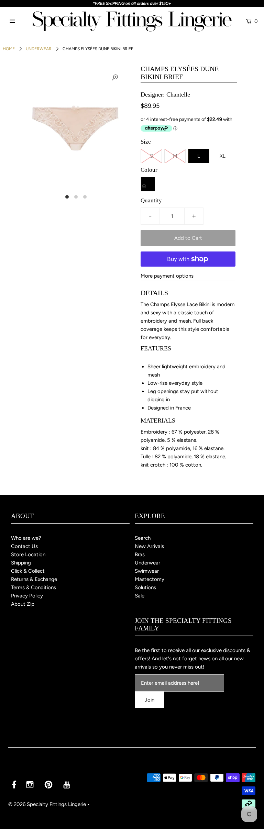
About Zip (22, 604)
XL (223, 156)
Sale (139, 596)
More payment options (167, 276)
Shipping (21, 563)
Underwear (39, 48)
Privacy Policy (27, 596)
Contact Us (24, 546)
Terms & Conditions (33, 587)
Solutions (145, 587)
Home (9, 48)
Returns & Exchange (34, 579)
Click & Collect (28, 571)
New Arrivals (149, 546)
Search (143, 538)
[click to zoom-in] (114, 77)
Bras (140, 554)
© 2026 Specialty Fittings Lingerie (47, 804)
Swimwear (147, 571)
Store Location (28, 554)
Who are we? (26, 538)
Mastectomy (149, 579)
